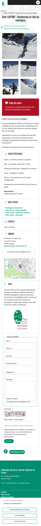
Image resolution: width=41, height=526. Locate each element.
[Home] (4, 2)
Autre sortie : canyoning (14, 215)
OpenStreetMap (24, 278)
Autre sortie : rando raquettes (16, 210)
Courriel (8, 356)
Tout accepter (19, 522)
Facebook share (6, 451)
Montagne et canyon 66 (13, 208)
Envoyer (9, 441)
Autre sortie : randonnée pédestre (17, 212)
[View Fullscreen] (6, 268)
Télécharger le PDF (17, 452)
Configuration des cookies (20, 510)
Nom (7, 341)
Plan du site (5, 495)
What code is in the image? (13, 419)
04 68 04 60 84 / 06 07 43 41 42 (15, 246)
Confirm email (11, 363)
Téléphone (10, 372)
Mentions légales (7, 497)
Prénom (8, 348)
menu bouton (38, 2)
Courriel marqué (11, 399)
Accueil (3, 11)
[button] (19, 46)
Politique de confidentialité (12, 504)
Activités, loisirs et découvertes (14, 26)
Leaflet (16, 278)
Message (9, 379)
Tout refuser (20, 516)
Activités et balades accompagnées (16, 29)
